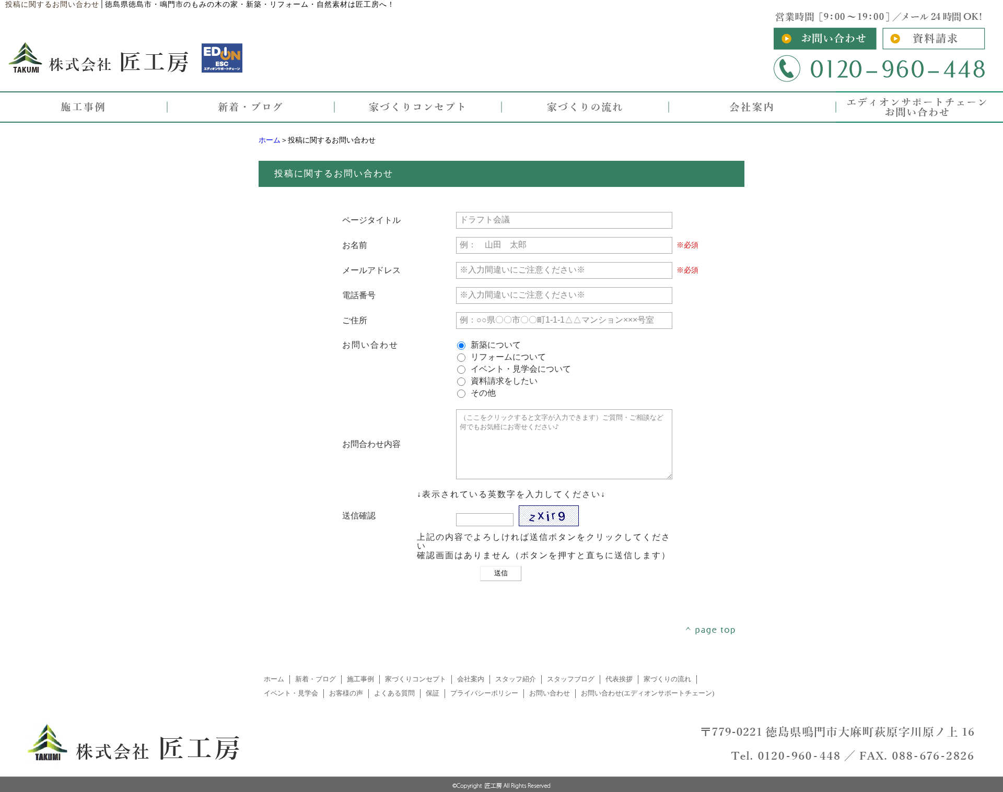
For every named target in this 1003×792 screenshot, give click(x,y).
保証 (432, 693)
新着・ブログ (315, 679)
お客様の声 (346, 693)
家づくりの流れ (667, 679)
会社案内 (470, 679)
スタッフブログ (570, 679)
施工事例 (360, 679)
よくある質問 (394, 693)
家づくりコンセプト (415, 679)
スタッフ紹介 (515, 679)
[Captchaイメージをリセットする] (585, 521)
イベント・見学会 (291, 693)
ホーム (270, 140)
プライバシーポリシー (484, 693)
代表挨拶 (619, 679)
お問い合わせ (549, 693)
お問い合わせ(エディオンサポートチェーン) (647, 693)
